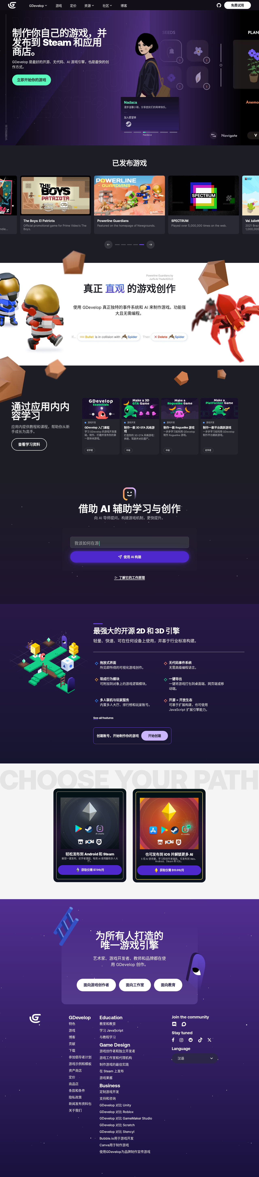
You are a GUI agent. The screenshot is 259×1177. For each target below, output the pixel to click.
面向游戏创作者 (96, 985)
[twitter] (209, 1040)
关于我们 (75, 1110)
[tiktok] (200, 1039)
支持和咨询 (108, 1098)
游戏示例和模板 (80, 1063)
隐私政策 (75, 1097)
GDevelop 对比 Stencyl (117, 1131)
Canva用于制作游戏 (114, 1145)
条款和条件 (77, 1090)
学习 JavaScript (111, 1030)
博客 (124, 5)
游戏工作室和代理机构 (116, 1057)
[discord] (174, 1024)
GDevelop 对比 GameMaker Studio (126, 1118)
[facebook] (173, 1040)
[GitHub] (219, 5)
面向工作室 (135, 985)
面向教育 (168, 985)
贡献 (72, 1043)
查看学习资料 (29, 444)
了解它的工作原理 (132, 577)
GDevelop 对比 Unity (115, 1105)
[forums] (184, 1024)
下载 (72, 1050)
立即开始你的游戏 (31, 80)
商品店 (74, 1083)
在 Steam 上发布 (112, 1071)
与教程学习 (108, 1037)
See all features (103, 718)
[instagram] (181, 1040)
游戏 (59, 5)
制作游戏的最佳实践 (114, 1064)
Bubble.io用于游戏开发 (117, 1138)
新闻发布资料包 (80, 1103)
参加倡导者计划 (80, 1057)
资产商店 (75, 1070)
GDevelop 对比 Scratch (117, 1125)
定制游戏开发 (109, 1091)
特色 (72, 1023)
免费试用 (237, 5)
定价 (73, 5)
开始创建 (154, 736)
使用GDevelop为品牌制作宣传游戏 (125, 1151)
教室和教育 (108, 1023)
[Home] (12, 5)
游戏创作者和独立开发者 (117, 1051)
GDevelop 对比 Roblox (117, 1111)
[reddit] (190, 1039)
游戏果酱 (106, 1077)
